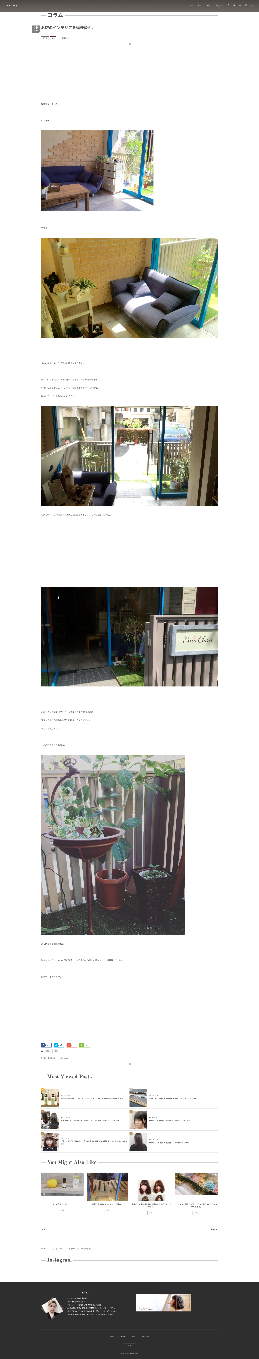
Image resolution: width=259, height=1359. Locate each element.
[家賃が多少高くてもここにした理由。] (107, 1187)
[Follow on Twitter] (234, 6)
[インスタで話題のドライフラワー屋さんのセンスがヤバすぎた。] (196, 1187)
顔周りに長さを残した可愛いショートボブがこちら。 (170, 1121)
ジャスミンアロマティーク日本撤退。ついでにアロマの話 (172, 1099)
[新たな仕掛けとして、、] (62, 1187)
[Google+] (240, 6)
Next (212, 1230)
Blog (208, 6)
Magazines (219, 6)
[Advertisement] (129, 76)
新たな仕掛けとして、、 (62, 1204)
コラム (44, 38)
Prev (46, 1230)
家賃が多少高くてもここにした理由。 (107, 1204)
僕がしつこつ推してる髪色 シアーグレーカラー (169, 1143)
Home (191, 6)
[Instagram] (246, 6)
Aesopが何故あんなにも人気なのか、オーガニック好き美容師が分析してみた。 (93, 1099)
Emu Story (10, 5)
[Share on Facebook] (228, 6)
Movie (200, 6)
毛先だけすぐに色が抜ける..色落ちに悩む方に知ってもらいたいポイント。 (91, 1121)
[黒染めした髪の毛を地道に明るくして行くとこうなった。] (151, 1187)
